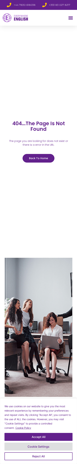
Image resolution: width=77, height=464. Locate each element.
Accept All (38, 437)
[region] (38, 431)
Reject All (38, 456)
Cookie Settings (38, 446)
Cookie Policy (23, 427)
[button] (70, 18)
